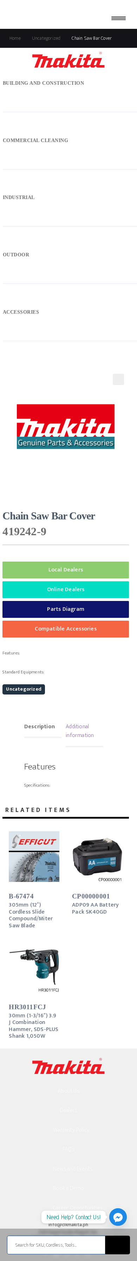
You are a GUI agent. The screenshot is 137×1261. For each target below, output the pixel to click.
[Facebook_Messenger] (118, 1217)
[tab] (42, 727)
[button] (118, 379)
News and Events (72, 1169)
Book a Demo (68, 1188)
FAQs (68, 1149)
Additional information (80, 731)
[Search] (117, 1245)
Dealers (68, 1110)
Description (39, 726)
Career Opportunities (78, 1208)
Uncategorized (23, 689)
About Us (68, 1091)
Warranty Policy (71, 1130)
